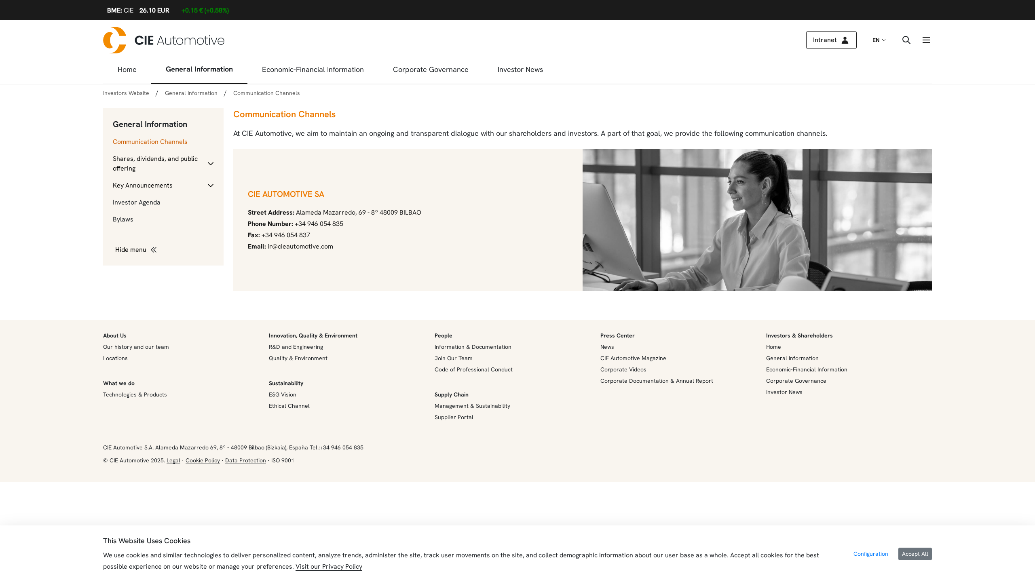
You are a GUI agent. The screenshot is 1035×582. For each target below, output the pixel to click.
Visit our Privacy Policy (329, 566)
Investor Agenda (137, 202)
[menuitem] (127, 72)
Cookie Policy (203, 460)
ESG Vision (282, 394)
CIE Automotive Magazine (633, 358)
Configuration (870, 553)
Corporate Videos (623, 369)
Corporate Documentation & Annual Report (656, 380)
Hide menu (130, 249)
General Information (150, 124)
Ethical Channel (289, 405)
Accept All (915, 553)
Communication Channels (150, 141)
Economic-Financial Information (806, 369)
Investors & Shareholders (799, 335)
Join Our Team (454, 358)
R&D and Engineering (296, 346)
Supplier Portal (454, 417)
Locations (115, 358)
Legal (173, 460)
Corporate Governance (796, 380)
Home (773, 346)
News (607, 346)
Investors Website (126, 93)
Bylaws (123, 219)
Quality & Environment (298, 358)
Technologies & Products (135, 394)
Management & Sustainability (472, 405)
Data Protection (245, 460)
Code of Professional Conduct (474, 369)
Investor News (784, 392)
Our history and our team (136, 346)
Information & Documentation (473, 346)
